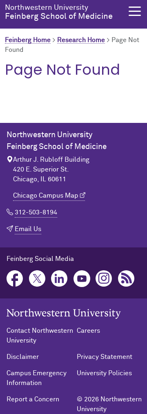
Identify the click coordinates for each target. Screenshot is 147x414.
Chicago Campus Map (45, 195)
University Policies (104, 373)
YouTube (82, 278)
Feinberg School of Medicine (59, 12)
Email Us (28, 229)
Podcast (126, 278)
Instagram (104, 278)
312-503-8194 (36, 212)
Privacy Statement (104, 357)
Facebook (15, 278)
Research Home (81, 40)
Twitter (37, 278)
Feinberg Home (28, 40)
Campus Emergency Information (37, 378)
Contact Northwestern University (40, 335)
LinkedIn (59, 278)
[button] (135, 11)
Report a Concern (33, 399)
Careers (88, 330)
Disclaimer (23, 357)
